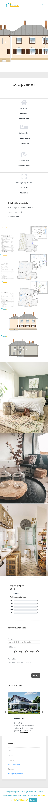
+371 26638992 (14, 764)
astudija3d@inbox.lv (15, 773)
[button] (5, 712)
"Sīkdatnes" (23, 800)
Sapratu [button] (32, 800)
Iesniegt (36, 675)
